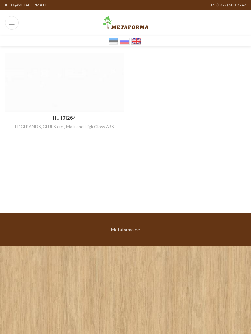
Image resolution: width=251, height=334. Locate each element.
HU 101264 (64, 118)
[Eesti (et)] (113, 41)
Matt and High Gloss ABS (90, 126)
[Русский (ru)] (125, 41)
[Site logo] (125, 22)
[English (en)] (136, 41)
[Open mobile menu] (12, 22)
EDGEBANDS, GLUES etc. (39, 126)
